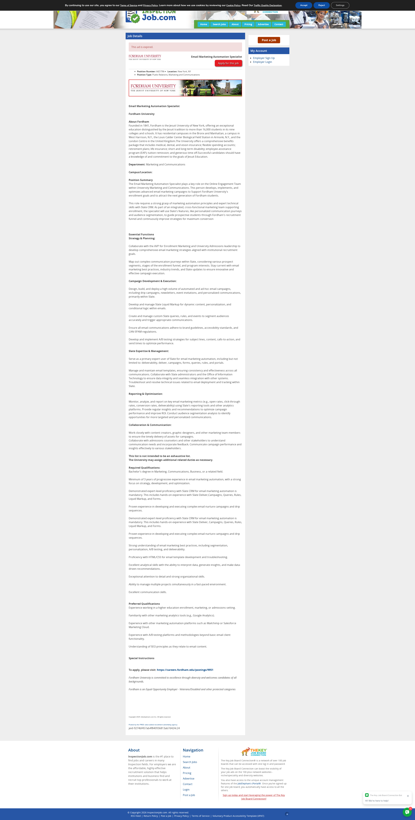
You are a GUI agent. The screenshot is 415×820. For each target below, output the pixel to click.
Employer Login (262, 62)
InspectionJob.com (157, 812)
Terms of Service (201, 815)
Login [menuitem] (186, 789)
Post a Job (269, 40)
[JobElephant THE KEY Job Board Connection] (254, 749)
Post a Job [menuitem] (189, 795)
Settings (340, 5)
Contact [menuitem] (187, 784)
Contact (278, 24)
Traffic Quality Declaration (268, 5)
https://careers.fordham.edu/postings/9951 (185, 670)
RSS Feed (136, 815)
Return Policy (151, 815)
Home (203, 24)
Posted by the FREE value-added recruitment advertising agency (153, 725)
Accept (303, 5)
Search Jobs (219, 24)
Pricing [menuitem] (187, 773)
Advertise (263, 24)
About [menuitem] (186, 767)
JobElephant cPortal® (249, 783)
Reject (321, 5)
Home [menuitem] (186, 756)
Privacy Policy (181, 815)
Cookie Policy (233, 5)
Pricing (248, 24)
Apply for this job (228, 63)
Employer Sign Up (264, 58)
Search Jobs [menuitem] (190, 762)
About (235, 24)
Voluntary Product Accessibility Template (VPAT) (238, 815)
